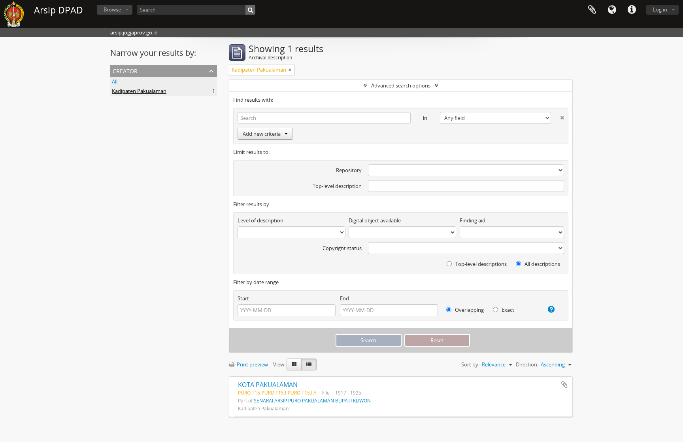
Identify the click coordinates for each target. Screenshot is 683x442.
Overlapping (469, 309)
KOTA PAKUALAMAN (268, 384)
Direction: (527, 364)
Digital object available (375, 220)
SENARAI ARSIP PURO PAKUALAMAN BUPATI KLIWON (312, 400)
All (114, 81)
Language (612, 10)
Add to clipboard (564, 385)
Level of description (260, 220)
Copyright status (342, 248)
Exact (507, 309)
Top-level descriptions (480, 263)
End (344, 298)
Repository (349, 170)
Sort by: (470, 364)
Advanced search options (400, 85)
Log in (660, 9)
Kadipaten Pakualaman (139, 91)
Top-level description (337, 186)
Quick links (631, 10)
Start (243, 298)
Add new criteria (262, 133)
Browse (112, 9)
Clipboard (592, 10)
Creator (125, 70)
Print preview (252, 364)
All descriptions (541, 263)
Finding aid (472, 220)
